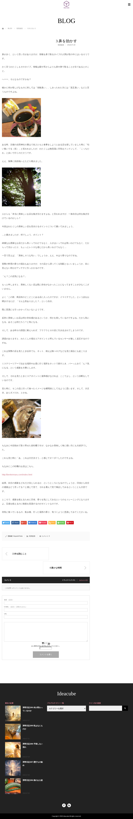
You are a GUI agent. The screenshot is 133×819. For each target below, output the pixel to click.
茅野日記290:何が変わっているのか (33, 709)
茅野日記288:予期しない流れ (33, 745)
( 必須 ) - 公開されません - (15, 607)
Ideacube (66, 694)
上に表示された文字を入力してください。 (46, 646)
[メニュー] (129, 4)
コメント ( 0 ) (83, 580)
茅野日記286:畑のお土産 (33, 780)
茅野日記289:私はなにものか (33, 727)
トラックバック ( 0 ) (68, 580)
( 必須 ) (8, 600)
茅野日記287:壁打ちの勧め (33, 763)
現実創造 (61, 45)
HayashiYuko (18, 536)
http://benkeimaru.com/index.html (17, 475)
